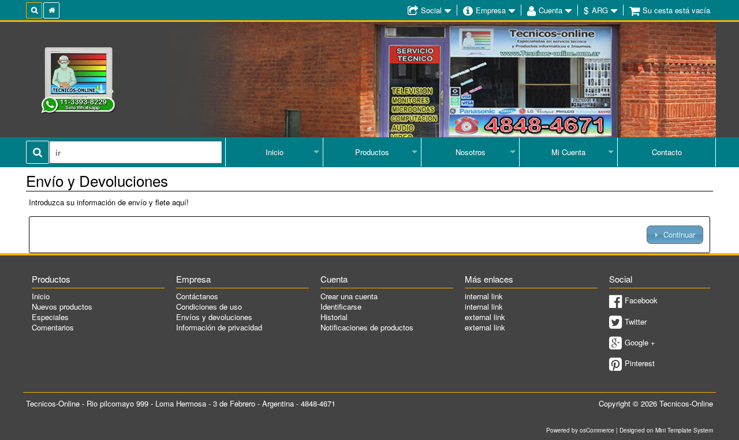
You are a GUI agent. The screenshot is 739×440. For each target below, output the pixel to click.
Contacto (667, 151)
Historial (334, 316)
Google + (640, 342)
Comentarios (53, 327)
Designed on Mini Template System (666, 430)
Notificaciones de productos (366, 327)
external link (485, 316)
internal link (484, 296)
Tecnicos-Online (686, 403)
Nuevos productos (62, 306)
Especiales (50, 316)
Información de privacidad (219, 327)
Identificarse (340, 306)
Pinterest (640, 363)
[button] (675, 234)
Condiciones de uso (209, 306)
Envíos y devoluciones (214, 316)
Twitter (636, 321)
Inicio (274, 151)
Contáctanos (197, 296)
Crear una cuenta (349, 296)
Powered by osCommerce (580, 430)
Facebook (641, 300)
